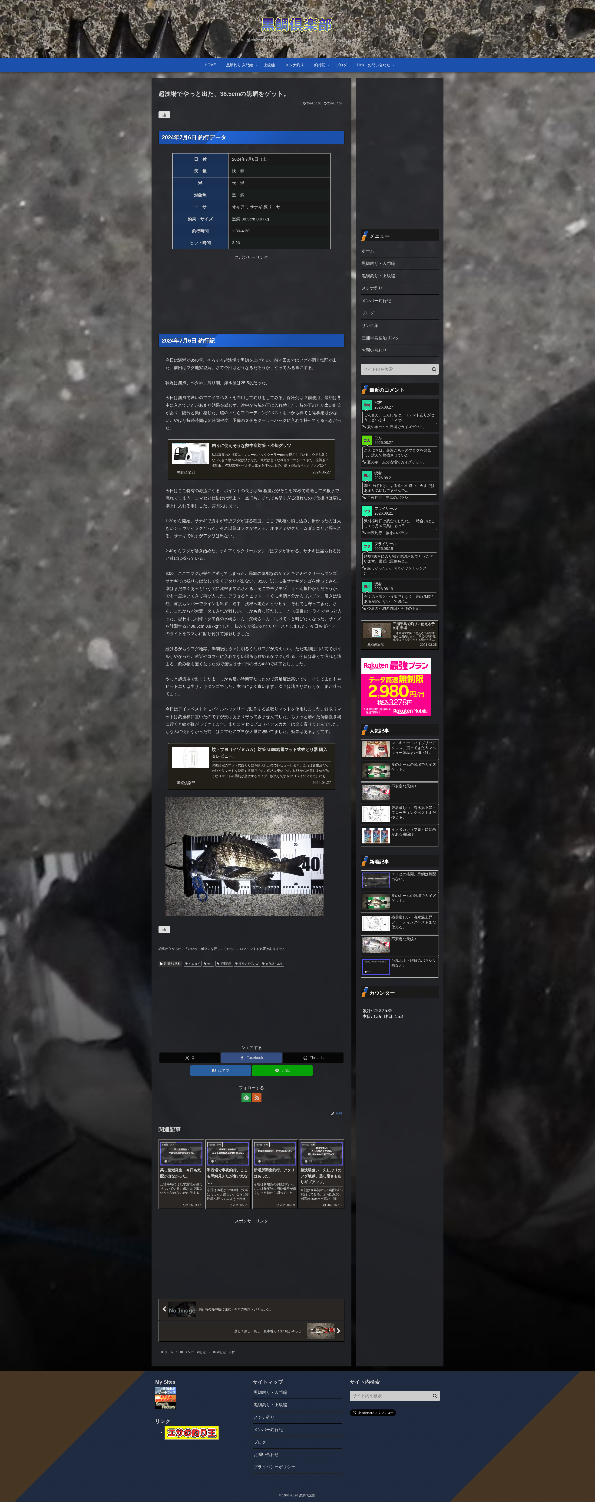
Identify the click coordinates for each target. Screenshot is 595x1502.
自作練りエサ (274, 963)
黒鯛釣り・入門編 (378, 263)
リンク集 (370, 325)
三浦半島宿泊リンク (380, 338)
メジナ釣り (372, 288)
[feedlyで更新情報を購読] (246, 1097)
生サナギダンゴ (248, 963)
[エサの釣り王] (192, 1432)
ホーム (368, 251)
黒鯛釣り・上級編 (378, 275)
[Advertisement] (251, 293)
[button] (434, 369)
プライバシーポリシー (274, 1467)
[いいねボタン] (164, 114)
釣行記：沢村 (172, 963)
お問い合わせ (374, 350)
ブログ (368, 313)
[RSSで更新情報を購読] (256, 1097)
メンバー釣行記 (376, 300)
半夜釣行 (225, 963)
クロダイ (194, 963)
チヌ (210, 963)
